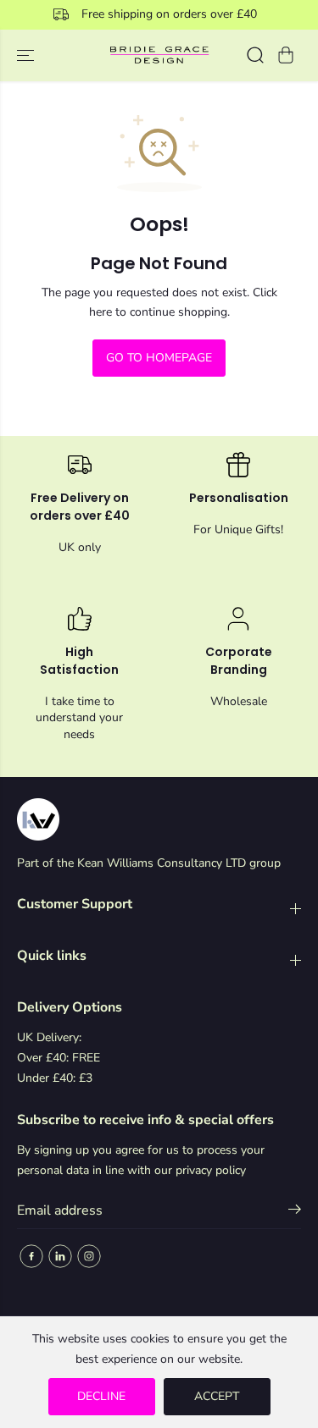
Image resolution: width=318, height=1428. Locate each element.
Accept (216, 1396)
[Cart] (286, 55)
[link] (159, 819)
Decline (101, 1396)
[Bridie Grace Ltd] (159, 55)
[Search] (255, 55)
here (100, 312)
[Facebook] (31, 1256)
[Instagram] (89, 1256)
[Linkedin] (60, 1256)
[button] (27, 55)
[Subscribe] (294, 1212)
